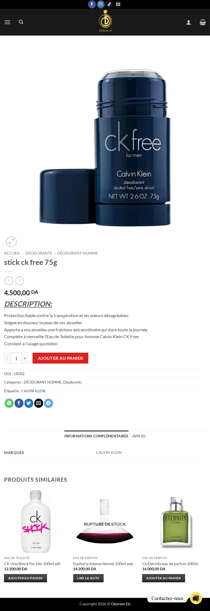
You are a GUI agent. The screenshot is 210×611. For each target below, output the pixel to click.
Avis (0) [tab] (139, 436)
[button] (7, 22)
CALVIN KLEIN (33, 391)
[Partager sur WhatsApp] (9, 403)
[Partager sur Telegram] (48, 403)
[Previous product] (19, 280)
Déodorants (38, 253)
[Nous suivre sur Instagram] (101, 4)
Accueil (12, 253)
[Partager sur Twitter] (28, 403)
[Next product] (9, 280)
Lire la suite (88, 578)
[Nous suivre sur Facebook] (92, 4)
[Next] (206, 543)
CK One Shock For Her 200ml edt (32, 563)
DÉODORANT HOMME (77, 253)
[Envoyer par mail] (38, 403)
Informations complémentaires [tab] (96, 436)
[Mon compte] (188, 22)
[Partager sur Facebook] (19, 403)
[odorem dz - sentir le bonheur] (105, 22)
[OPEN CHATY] (196, 598)
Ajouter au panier (60, 358)
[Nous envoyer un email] (118, 4)
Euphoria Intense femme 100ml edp (103, 563)
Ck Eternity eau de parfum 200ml (170, 563)
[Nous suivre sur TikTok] (109, 4)
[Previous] (4, 543)
